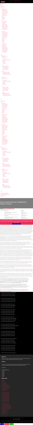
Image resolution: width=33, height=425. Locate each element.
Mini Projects (3, 31)
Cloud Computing (4, 21)
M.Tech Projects (4, 384)
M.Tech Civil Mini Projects (5, 403)
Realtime (4, 62)
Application (4, 63)
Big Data (3, 19)
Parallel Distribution (5, 33)
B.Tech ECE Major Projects (5, 393)
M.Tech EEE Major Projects (5, 398)
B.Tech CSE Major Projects (5, 386)
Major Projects (4, 103)
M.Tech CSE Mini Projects (5, 387)
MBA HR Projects (4, 410)
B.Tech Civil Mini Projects (5, 400)
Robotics (4, 82)
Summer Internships (3, 195)
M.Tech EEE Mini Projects (5, 399)
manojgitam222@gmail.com (5, 369)
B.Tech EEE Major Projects (5, 396)
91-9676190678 (4, 367)
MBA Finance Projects (5, 411)
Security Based (5, 80)
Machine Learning (4, 34)
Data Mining (4, 22)
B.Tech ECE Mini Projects (5, 392)
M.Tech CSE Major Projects (5, 388)
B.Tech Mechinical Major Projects (6, 406)
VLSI (2, 86)
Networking (3, 23)
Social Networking (4, 27)
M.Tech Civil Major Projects (6, 404)
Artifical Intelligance (5, 35)
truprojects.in (4, 290)
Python (3, 16)
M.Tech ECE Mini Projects (5, 394)
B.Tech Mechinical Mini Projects (6, 405)
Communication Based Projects (7, 74)
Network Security (4, 24)
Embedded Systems (5, 78)
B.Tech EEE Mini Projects (5, 397)
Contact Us (2, 196)
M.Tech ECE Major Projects (5, 395)
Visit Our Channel (16, 223)
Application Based (5, 68)
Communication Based (6, 67)
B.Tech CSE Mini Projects (5, 385)
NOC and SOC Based (5, 66)
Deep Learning (4, 14)
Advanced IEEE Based (6, 69)
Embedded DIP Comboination (7, 81)
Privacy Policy (4, 412)
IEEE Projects (4, 390)
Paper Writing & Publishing (4, 193)
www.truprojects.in (23, 290)
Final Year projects (4, 389)
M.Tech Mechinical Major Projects (6, 407)
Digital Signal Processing (6, 72)
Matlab (3, 71)
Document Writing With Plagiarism (5, 194)
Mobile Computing (4, 25)
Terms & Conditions (5, 413)
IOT (2, 20)
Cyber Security (4, 29)
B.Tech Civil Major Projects (5, 401)
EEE (1, 99)
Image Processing (4, 15)
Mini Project (3, 169)
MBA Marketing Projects (5, 409)
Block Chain (3, 17)
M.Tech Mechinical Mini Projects (6, 408)
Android (3, 18)
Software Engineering (5, 26)
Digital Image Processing (6, 73)
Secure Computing (4, 28)
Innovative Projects (4, 32)
